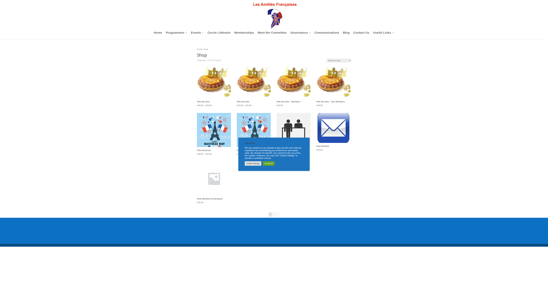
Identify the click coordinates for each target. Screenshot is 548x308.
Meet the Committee (272, 33)
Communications (327, 33)
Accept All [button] (268, 163)
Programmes (175, 33)
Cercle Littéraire (219, 33)
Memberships (244, 33)
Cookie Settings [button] (253, 163)
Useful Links (382, 33)
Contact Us (361, 33)
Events (196, 33)
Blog (346, 33)
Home (158, 33)
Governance (299, 33)
